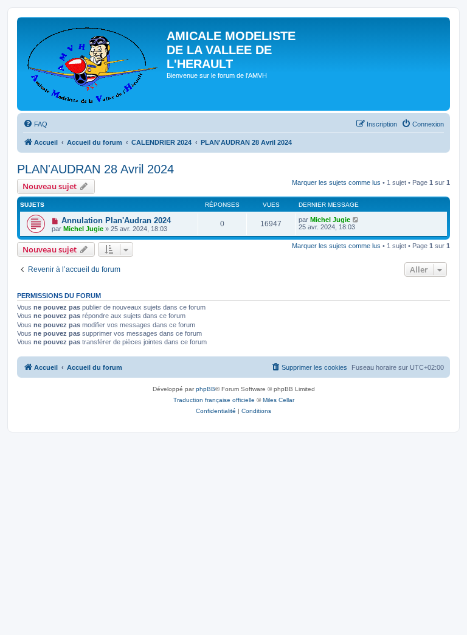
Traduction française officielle (214, 400)
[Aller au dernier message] (356, 219)
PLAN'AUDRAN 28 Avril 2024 (95, 169)
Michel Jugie (83, 228)
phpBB (205, 389)
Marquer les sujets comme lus (336, 182)
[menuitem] (35, 124)
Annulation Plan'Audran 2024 (116, 220)
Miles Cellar (278, 400)
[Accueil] (93, 64)
